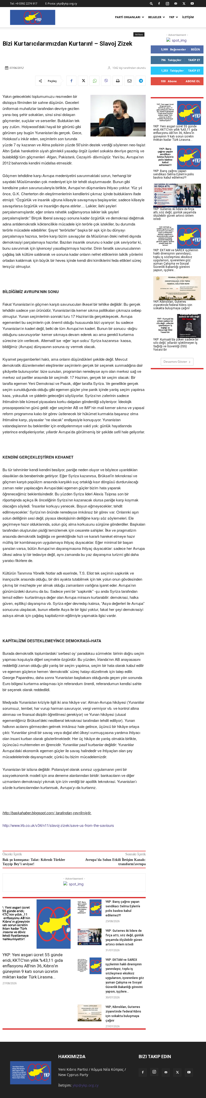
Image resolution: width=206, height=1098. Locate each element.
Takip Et (194, 60)
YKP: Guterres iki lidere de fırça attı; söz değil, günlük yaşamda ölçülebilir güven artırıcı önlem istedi (174, 214)
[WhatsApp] (94, 81)
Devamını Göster (175, 361)
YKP (171, 17)
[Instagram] (167, 3)
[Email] (129, 81)
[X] (184, 3)
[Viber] (106, 81)
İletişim (188, 17)
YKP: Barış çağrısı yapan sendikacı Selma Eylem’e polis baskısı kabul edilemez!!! (173, 174)
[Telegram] (141, 81)
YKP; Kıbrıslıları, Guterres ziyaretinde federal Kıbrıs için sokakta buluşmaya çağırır (172, 305)
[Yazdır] (118, 81)
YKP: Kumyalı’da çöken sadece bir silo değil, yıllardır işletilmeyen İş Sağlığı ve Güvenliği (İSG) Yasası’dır (175, 344)
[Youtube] (192, 3)
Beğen (195, 49)
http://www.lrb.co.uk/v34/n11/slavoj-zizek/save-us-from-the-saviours (58, 825)
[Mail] (175, 3)
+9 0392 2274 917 (26, 3)
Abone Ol (193, 81)
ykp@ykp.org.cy (67, 3)
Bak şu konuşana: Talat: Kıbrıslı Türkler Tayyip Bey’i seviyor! (34, 862)
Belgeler (154, 17)
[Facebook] (159, 3)
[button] (151, 3)
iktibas (139, 34)
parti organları (127, 17)
